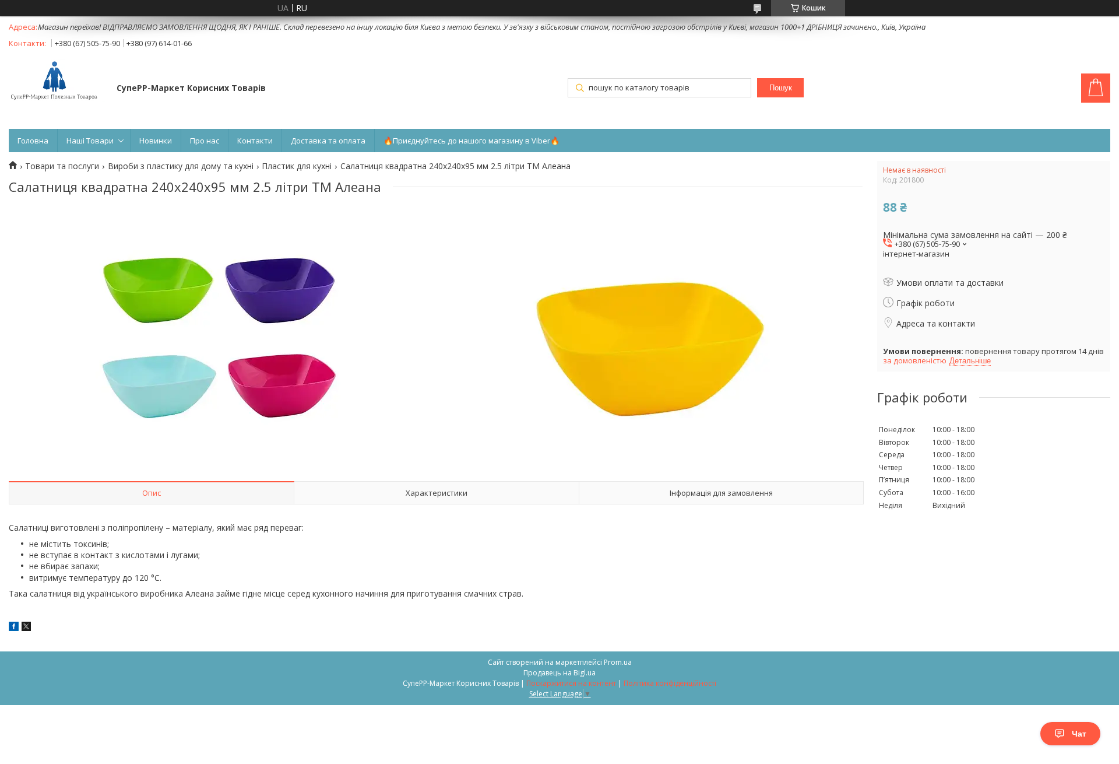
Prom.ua (618, 662)
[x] (26, 627)
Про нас (204, 140)
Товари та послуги (62, 166)
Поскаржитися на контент (571, 683)
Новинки (155, 140)
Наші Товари (90, 140)
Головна (32, 140)
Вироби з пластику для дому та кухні (181, 166)
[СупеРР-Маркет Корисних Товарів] (57, 81)
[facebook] (14, 627)
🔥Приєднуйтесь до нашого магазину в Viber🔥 (471, 140)
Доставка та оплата (328, 140)
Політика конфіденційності (670, 683)
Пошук (780, 87)
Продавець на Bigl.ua (559, 673)
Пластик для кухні (297, 166)
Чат (1079, 733)
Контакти (255, 140)
